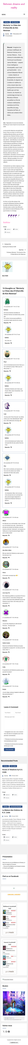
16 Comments (8, 36)
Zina (5, 466)
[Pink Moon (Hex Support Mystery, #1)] (4, 919)
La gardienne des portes (9, 963)
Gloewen (5, 620)
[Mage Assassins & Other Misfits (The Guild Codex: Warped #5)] (4, 925)
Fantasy (7, 22)
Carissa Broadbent (7, 953)
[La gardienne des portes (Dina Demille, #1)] (4, 965)
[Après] (4, 959)
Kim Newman (15, 22)
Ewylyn (4, 689)
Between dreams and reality (14, 6)
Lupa (5, 414)
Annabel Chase (9, 914)
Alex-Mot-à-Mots (7, 550)
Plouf (5, 362)
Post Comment (9, 749)
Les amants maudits (16, 806)
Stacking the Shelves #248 (9, 246)
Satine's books (6, 643)
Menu (4, 14)
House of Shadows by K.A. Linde (12, 771)
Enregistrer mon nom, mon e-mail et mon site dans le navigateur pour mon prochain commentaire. (13, 733)
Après (7, 956)
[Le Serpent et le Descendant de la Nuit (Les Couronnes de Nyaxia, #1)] (4, 949)
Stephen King (9, 957)
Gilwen (4, 520)
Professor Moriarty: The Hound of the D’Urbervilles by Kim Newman (16, 253)
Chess (4, 572)
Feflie (4, 667)
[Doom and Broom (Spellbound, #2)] (4, 913)
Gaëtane (6, 310)
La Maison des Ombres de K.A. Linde (12, 811)
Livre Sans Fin (6, 593)
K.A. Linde (13, 766)
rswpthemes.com (14, 1042)
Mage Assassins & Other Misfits (10, 924)
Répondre (6, 322)
